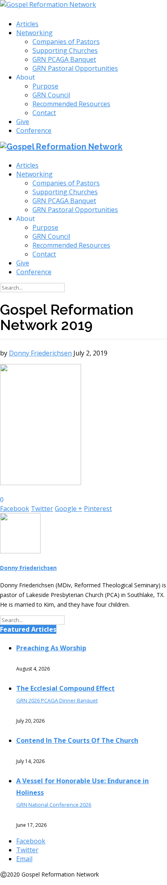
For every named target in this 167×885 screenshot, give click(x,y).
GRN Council (51, 94)
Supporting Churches (65, 50)
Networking (34, 32)
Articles (27, 23)
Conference (33, 130)
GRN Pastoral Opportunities (75, 68)
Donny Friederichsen (40, 353)
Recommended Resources (71, 103)
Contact (44, 112)
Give (22, 121)
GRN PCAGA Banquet (64, 59)
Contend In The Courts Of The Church (77, 740)
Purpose (45, 86)
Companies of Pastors (66, 41)
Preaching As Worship (51, 647)
